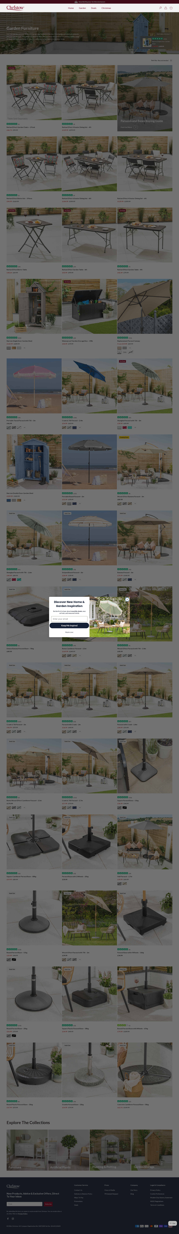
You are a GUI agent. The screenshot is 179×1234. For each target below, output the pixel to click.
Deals (93, 8)
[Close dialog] (127, 599)
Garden (82, 8)
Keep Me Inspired (69, 625)
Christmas (106, 8)
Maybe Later (69, 632)
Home (71, 8)
